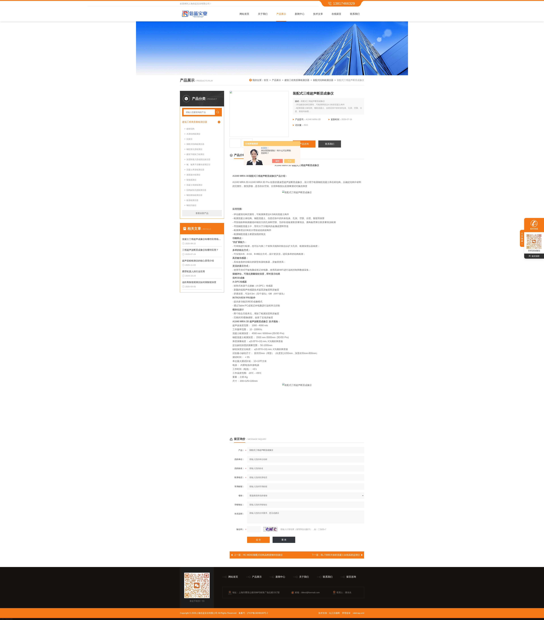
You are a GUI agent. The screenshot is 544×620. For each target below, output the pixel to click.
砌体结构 (190, 129)
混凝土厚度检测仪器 (195, 169)
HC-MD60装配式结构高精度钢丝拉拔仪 (263, 555)
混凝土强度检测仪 (194, 185)
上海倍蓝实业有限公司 (199, 3)
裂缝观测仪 (191, 180)
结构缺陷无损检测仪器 (196, 190)
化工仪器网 (334, 613)
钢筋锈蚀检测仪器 (194, 195)
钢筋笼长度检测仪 (194, 149)
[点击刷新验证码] (270, 529)
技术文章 (318, 14)
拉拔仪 (189, 139)
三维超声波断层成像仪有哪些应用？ (200, 250)
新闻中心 (299, 14)
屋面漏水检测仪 (193, 175)
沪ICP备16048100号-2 (257, 613)
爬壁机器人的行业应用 (193, 271)
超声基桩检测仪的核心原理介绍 (198, 260)
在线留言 (336, 14)
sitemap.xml (358, 613)
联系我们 (355, 14)
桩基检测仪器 (192, 200)
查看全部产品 (202, 213)
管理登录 (346, 613)
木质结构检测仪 (193, 134)
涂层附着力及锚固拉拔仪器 (198, 159)
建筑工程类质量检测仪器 (296, 80)
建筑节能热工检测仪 (195, 154)
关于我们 (263, 14)
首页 (266, 80)
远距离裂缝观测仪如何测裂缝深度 (199, 282)
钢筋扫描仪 (191, 205)
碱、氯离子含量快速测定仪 (198, 164)
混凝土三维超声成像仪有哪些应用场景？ (202, 239)
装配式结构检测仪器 (323, 80)
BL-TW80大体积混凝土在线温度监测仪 (340, 555)
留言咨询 (351, 577)
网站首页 (244, 14)
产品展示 (281, 14)
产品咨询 (304, 144)
